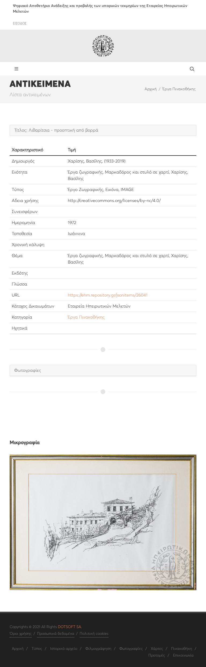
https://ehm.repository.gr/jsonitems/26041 (108, 295)
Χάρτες (157, 649)
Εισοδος (20, 23)
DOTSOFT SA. (70, 627)
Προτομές (156, 655)
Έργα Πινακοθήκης (179, 89)
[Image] (103, 522)
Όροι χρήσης (21, 634)
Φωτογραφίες (131, 649)
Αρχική (151, 89)
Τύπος (37, 649)
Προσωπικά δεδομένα (55, 634)
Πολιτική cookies (94, 634)
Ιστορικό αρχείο (63, 649)
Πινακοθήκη (181, 649)
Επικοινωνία (183, 655)
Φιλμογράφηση (98, 649)
